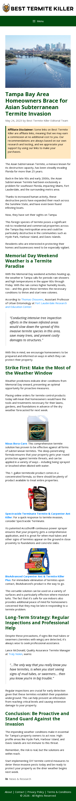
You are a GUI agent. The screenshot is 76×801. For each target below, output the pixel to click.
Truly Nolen (15, 654)
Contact (19, 792)
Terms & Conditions (59, 792)
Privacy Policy (35, 792)
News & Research (20, 779)
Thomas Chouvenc (32, 299)
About (8, 792)
